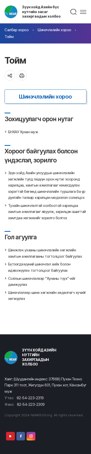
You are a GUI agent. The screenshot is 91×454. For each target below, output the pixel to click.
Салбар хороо (17, 29)
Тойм (9, 36)
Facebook (20, 436)
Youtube (10, 436)
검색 (74, 12)
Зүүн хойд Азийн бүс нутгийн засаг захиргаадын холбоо (41, 11)
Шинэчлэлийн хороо (54, 29)
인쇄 (22, 75)
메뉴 (83, 12)
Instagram (31, 436)
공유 (10, 75)
